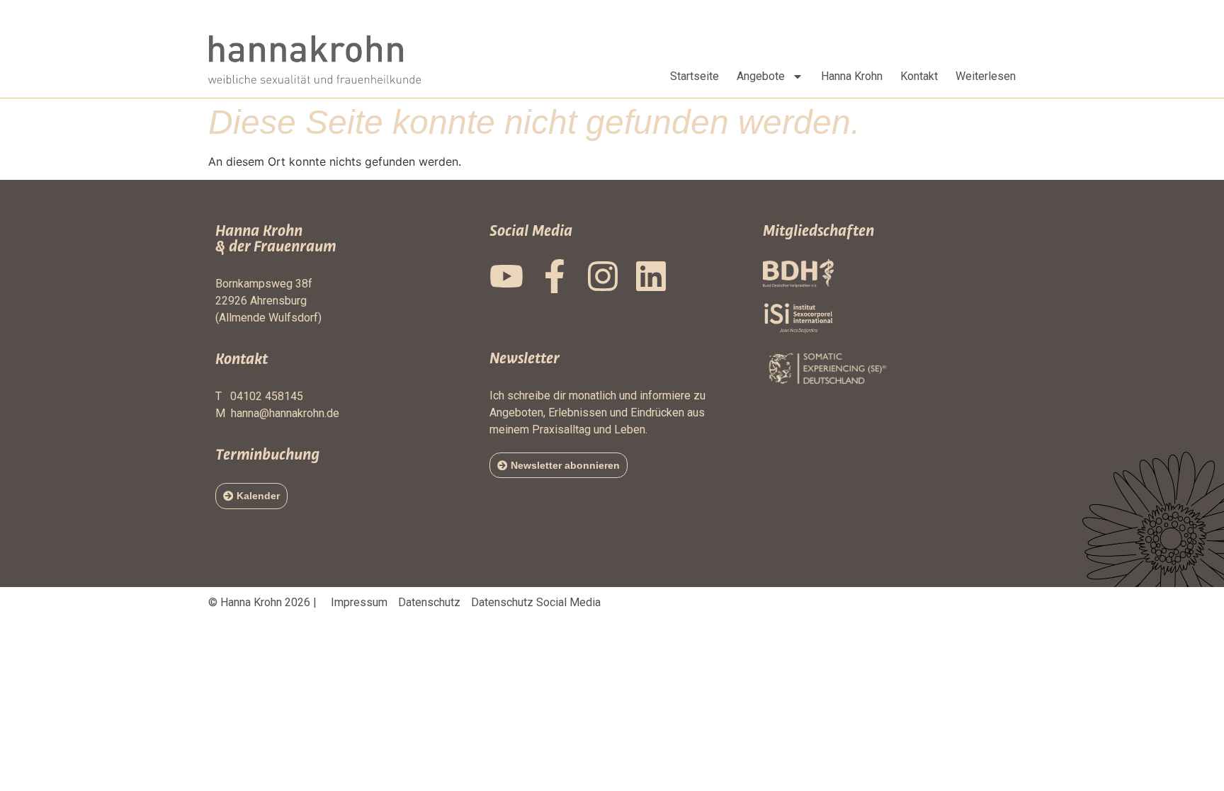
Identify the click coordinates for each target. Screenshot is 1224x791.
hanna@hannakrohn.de (285, 413)
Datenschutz (429, 602)
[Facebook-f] (555, 276)
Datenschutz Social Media (536, 602)
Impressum (359, 602)
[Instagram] (603, 276)
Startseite (694, 76)
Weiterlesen (986, 76)
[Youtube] (506, 276)
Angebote (761, 76)
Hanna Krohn (852, 76)
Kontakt (919, 76)
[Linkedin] (651, 276)
